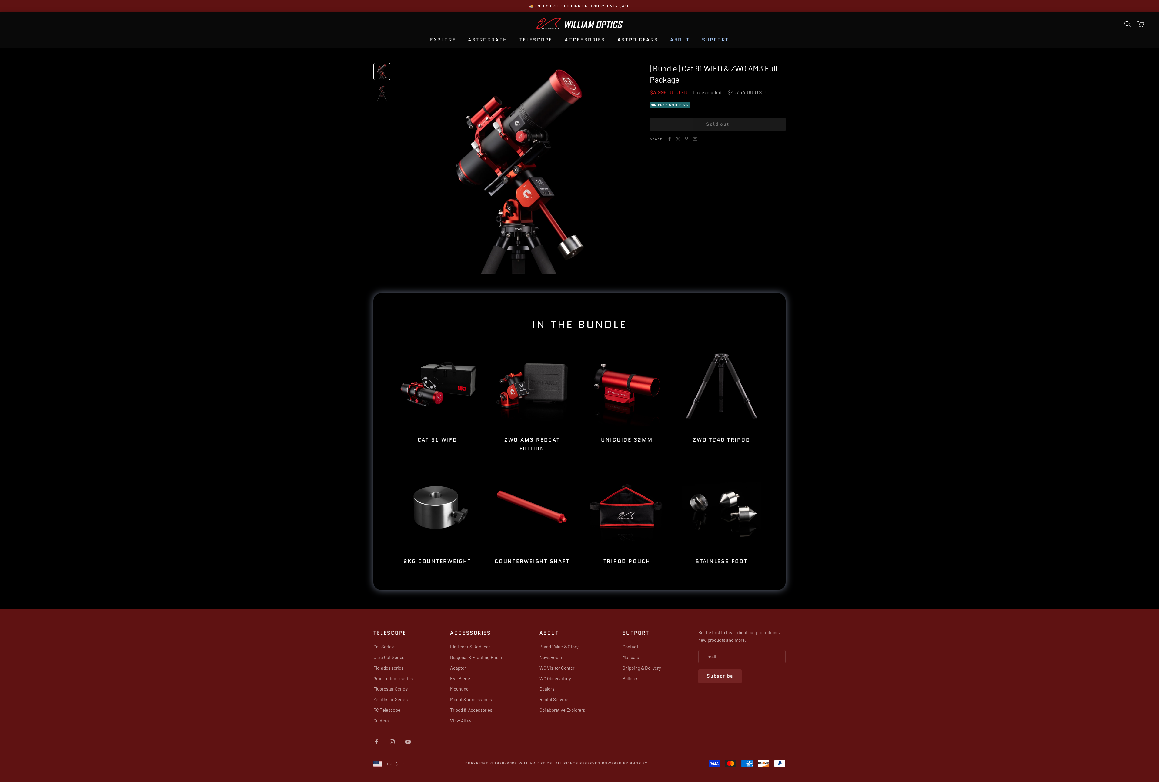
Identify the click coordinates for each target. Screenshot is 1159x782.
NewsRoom (550, 657)
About (680, 39)
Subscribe (720, 676)
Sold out (717, 124)
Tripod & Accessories (471, 710)
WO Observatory (555, 678)
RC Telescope (386, 710)
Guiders (381, 720)
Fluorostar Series (390, 688)
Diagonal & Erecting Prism (476, 657)
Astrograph (487, 39)
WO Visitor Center (557, 668)
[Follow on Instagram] (392, 742)
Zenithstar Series (390, 699)
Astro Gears (637, 39)
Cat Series (383, 646)
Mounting (459, 688)
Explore (443, 39)
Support (715, 39)
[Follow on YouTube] (408, 742)
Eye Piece (460, 678)
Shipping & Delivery (642, 668)
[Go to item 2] (381, 93)
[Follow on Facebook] (376, 742)
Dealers (546, 688)
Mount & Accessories (471, 699)
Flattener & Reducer (470, 646)
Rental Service (553, 699)
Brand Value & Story (559, 646)
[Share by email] (695, 138)
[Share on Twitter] (678, 138)
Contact (630, 646)
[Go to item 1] (381, 71)
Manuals (631, 657)
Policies (630, 678)
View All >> (461, 720)
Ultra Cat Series (389, 657)
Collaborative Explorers (562, 710)
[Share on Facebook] (669, 138)
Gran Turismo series (393, 678)
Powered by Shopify (625, 763)
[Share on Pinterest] (686, 138)
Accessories (585, 39)
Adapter (458, 668)
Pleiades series (388, 668)
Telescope (536, 39)
